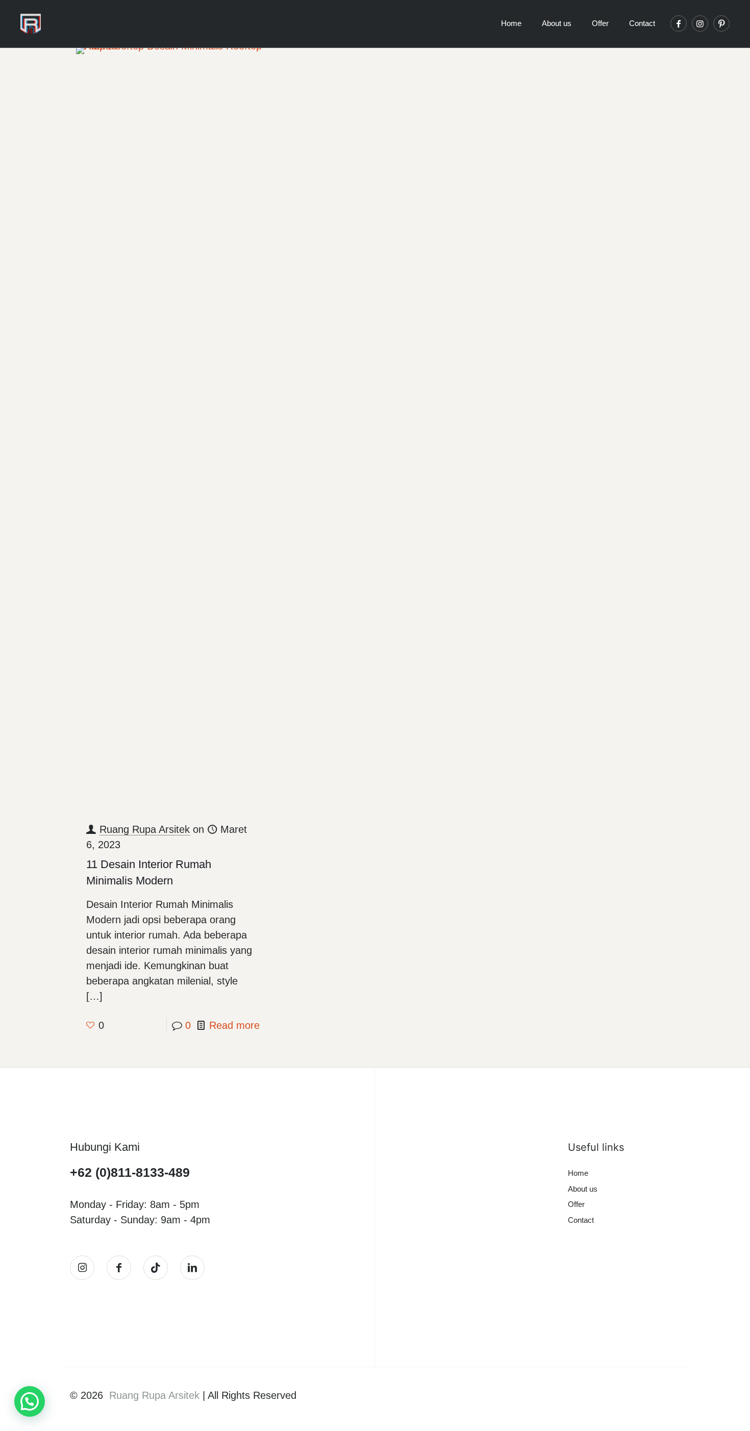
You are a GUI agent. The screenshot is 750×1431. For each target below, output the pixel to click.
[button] (29, 1401)
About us (582, 1189)
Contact (581, 1220)
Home (578, 1173)
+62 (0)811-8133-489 (130, 1172)
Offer (576, 1204)
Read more (234, 1025)
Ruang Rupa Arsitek (144, 829)
